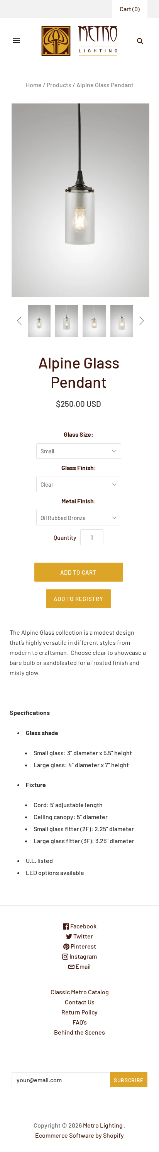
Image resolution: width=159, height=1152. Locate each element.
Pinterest (82, 946)
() (130, 8)
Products (59, 84)
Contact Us (80, 1002)
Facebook (82, 926)
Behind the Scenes (79, 1032)
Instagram (82, 956)
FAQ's (80, 1022)
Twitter (82, 936)
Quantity (65, 537)
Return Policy (79, 1012)
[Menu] (16, 41)
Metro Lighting (103, 1125)
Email (82, 966)
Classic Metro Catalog (80, 991)
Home (34, 84)
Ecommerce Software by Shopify (79, 1135)
